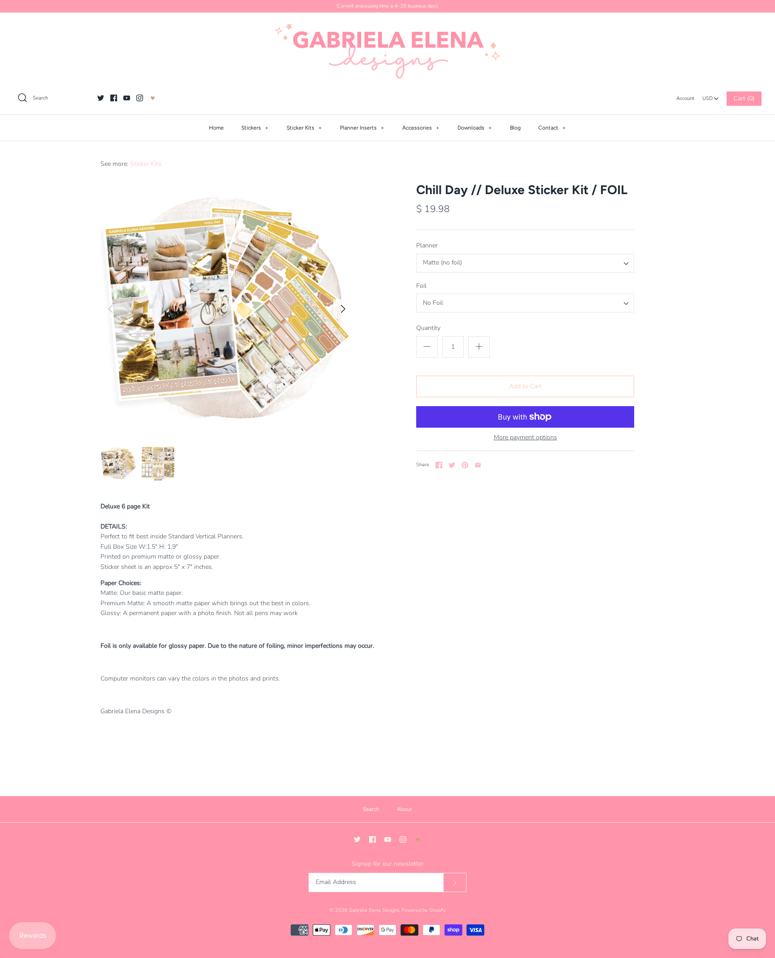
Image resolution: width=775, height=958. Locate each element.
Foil (421, 286)
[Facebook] (113, 98)
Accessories (421, 128)
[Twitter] (100, 98)
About (404, 809)
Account (685, 98)
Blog (515, 128)
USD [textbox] (710, 96)
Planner (427, 245)
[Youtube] (126, 98)
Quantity (428, 328)
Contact (552, 128)
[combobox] (710, 96)
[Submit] (455, 882)
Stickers (255, 128)
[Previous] (110, 309)
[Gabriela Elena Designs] (387, 51)
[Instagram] (139, 98)
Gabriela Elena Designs (374, 910)
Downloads (474, 128)
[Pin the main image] (465, 465)
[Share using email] (478, 465)
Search (371, 809)
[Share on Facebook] (438, 465)
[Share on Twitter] (451, 465)
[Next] (343, 309)
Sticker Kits (304, 128)
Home (216, 128)
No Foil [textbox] (433, 303)
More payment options (525, 438)
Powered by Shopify (423, 910)
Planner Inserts (362, 128)
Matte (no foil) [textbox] (442, 263)
